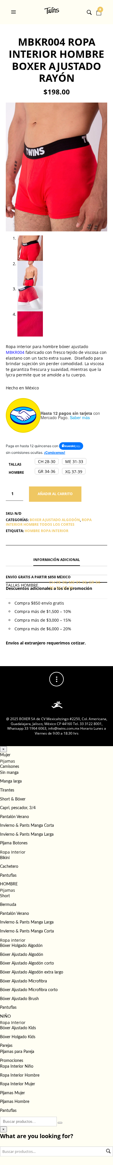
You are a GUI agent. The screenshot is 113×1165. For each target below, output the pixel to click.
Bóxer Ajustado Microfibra (23, 981)
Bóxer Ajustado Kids (18, 1028)
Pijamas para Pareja (17, 1052)
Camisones (9, 767)
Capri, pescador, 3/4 (18, 808)
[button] (14, 12)
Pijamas (7, 761)
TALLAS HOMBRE (16, 468)
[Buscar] (60, 1123)
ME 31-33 (78, 582)
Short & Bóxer (12, 799)
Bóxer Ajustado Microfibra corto (29, 990)
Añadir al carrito (55, 493)
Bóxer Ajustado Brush (19, 999)
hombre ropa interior (46, 530)
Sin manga (9, 773)
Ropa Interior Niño (16, 1066)
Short (5, 896)
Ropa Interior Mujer (17, 1084)
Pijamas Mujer (12, 1093)
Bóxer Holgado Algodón (21, 946)
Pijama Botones (14, 843)
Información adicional (56, 559)
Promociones (11, 1061)
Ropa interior (12, 940)
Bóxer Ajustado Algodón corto (27, 963)
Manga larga (11, 781)
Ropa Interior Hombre (19, 1075)
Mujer (5, 755)
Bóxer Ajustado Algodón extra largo (31, 972)
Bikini (5, 858)
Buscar (108, 1151)
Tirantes (7, 790)
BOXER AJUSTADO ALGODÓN (55, 519)
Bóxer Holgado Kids (17, 1037)
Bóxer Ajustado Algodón (21, 955)
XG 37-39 (64, 587)
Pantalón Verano (14, 817)
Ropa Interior (12, 852)
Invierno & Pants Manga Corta (27, 826)
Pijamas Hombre (14, 1102)
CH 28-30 (58, 582)
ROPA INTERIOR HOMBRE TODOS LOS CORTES (49, 522)
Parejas (6, 1046)
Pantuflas (8, 876)
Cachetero (9, 867)
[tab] (56, 560)
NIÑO (5, 1017)
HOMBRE (9, 884)
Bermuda (8, 905)
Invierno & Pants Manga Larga (27, 835)
